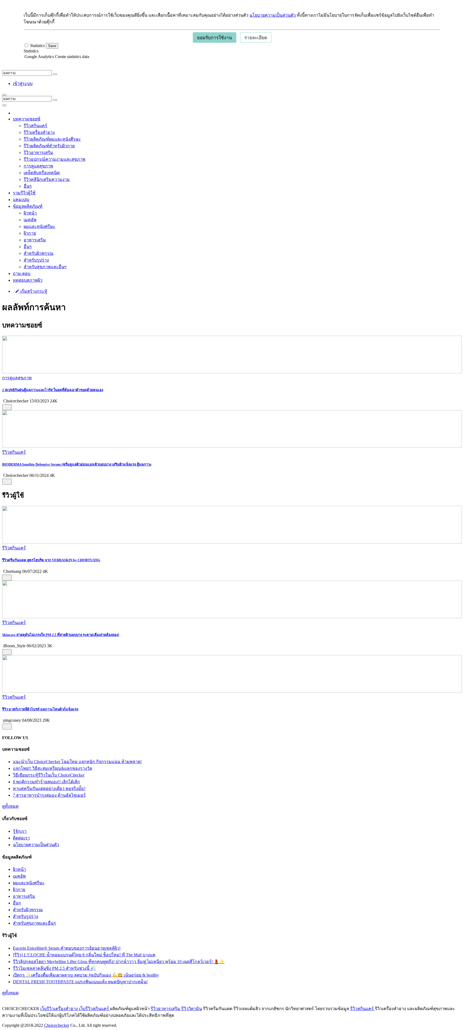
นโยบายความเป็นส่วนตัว (272, 15)
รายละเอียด (255, 37)
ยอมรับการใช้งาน (214, 37)
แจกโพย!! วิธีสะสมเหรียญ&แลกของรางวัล (52, 768)
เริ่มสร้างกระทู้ (33, 291)
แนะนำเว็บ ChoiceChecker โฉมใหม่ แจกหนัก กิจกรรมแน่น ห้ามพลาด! (77, 761)
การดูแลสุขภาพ (38, 166)
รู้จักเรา (20, 831)
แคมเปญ (21, 199)
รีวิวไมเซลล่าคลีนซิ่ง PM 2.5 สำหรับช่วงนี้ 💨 (54, 968)
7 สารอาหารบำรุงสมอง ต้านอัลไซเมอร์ (49, 795)
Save (52, 46)
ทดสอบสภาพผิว (27, 280)
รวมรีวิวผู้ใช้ (24, 193)
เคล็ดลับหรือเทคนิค (42, 172)
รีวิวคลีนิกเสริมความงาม (47, 179)
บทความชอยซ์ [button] (26, 119)
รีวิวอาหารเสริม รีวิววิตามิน (176, 1008)
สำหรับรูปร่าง (36, 260)
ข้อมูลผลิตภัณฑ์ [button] (27, 206)
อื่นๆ (28, 186)
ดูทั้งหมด (10, 806)
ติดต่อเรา (21, 838)
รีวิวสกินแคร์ (35, 125)
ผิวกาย (30, 233)
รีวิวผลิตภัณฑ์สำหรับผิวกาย (49, 146)
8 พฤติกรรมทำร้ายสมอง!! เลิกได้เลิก (46, 781)
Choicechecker (56, 1025)
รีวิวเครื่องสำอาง (39, 132)
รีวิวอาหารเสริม (38, 152)
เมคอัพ (30, 219)
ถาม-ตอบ (21, 273)
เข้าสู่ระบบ (22, 83)
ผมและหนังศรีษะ (39, 226)
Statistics (31, 51)
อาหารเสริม (35, 240)
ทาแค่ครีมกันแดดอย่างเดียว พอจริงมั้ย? (49, 788)
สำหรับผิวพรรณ (38, 253)
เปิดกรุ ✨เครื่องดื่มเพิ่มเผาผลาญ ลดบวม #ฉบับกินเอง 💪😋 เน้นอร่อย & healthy (86, 975)
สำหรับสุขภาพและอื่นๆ (45, 266)
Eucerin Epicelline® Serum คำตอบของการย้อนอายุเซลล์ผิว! (67, 948)
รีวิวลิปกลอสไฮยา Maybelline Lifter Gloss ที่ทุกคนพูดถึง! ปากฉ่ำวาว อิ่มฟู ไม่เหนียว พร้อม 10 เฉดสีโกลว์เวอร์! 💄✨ (118, 961)
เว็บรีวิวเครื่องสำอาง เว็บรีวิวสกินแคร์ (75, 1008)
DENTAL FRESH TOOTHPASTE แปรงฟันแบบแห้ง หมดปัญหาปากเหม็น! (80, 981)
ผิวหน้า (30, 213)
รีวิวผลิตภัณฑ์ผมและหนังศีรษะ (52, 139)
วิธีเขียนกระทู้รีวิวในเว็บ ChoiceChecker (48, 775)
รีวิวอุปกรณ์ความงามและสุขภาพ (54, 159)
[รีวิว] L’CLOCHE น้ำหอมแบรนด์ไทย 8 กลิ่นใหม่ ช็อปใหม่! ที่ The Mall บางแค (84, 955)
